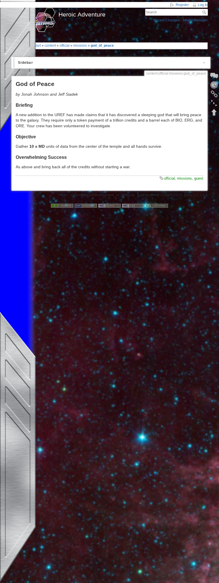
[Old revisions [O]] (214, 84)
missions (80, 46)
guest (198, 178)
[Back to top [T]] (214, 112)
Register (182, 5)
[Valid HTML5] (109, 206)
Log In (203, 5)
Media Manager (195, 20)
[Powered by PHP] (85, 206)
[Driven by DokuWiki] (156, 206)
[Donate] (62, 206)
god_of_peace (102, 46)
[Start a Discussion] (214, 75)
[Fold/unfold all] (214, 103)
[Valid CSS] (133, 206)
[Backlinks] (214, 93)
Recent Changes (166, 20)
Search (205, 12)
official (65, 46)
